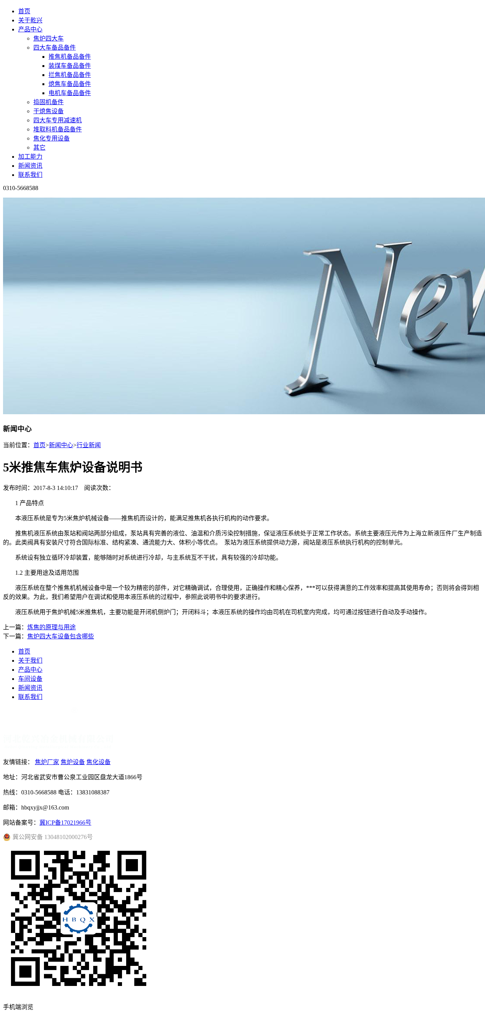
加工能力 (30, 156)
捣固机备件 (48, 102)
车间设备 (30, 678)
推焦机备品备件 (69, 56)
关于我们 (30, 660)
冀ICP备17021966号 (65, 822)
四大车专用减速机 (57, 120)
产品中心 (30, 29)
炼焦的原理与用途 (51, 627)
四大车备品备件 (54, 47)
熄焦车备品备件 (69, 84)
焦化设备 (98, 762)
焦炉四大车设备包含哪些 (60, 636)
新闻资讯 (30, 165)
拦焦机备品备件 (69, 75)
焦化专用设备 (51, 138)
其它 (39, 147)
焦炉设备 (73, 762)
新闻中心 (61, 445)
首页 (24, 11)
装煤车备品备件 (69, 65)
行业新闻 (89, 445)
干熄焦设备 (48, 111)
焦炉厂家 (47, 762)
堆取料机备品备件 (57, 129)
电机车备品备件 (69, 93)
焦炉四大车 (48, 38)
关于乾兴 (30, 20)
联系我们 (30, 175)
